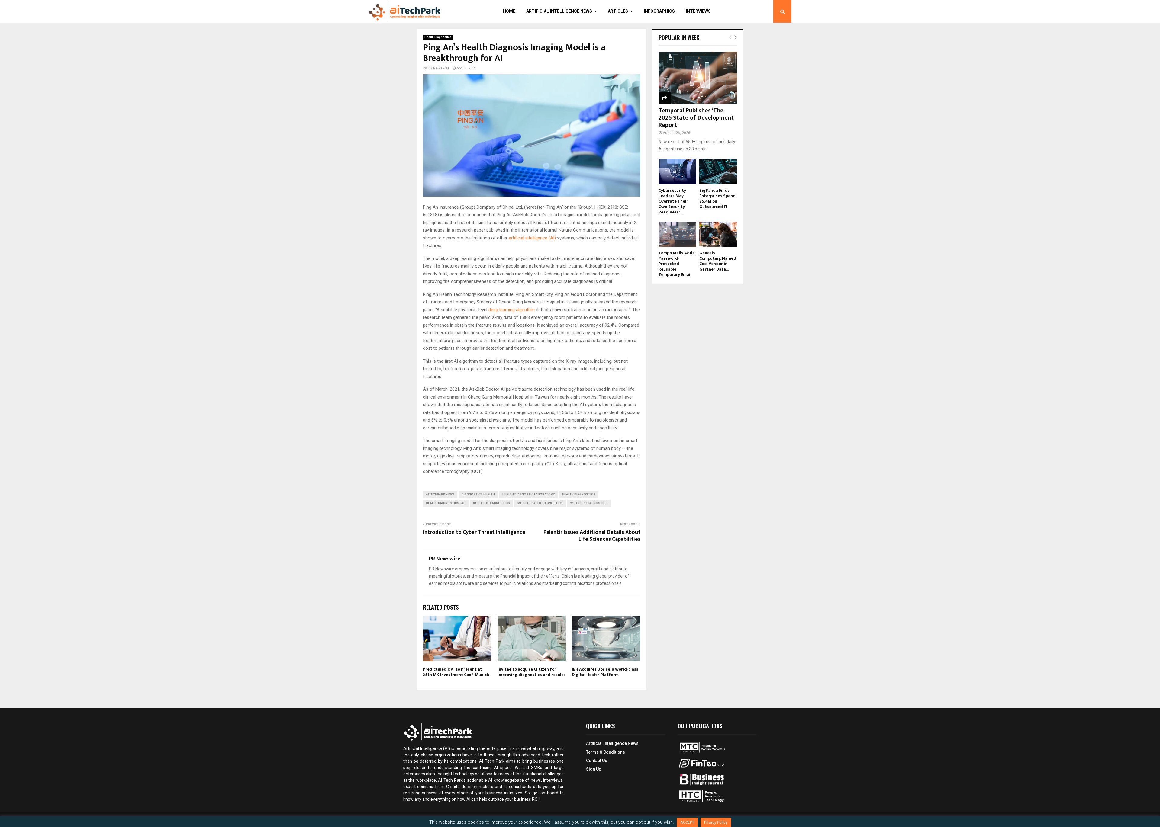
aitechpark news (440, 494)
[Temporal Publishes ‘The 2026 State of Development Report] (698, 78)
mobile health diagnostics (540, 503)
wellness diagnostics (588, 503)
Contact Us (596, 760)
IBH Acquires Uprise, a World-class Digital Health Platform (605, 672)
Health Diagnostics (438, 37)
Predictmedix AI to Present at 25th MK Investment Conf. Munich (456, 672)
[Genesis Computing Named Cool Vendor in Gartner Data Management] (718, 234)
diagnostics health (478, 494)
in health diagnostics (491, 503)
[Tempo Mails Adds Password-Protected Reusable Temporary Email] (677, 234)
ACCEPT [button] (687, 822)
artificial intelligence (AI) (533, 238)
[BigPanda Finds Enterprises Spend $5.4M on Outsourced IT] (718, 171)
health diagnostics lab (446, 503)
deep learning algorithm (511, 310)
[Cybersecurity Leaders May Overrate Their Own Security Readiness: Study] (677, 171)
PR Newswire (439, 68)
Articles (618, 11)
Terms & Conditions (605, 752)
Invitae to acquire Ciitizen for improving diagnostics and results (532, 672)
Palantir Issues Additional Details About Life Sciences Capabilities (591, 536)
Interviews (698, 11)
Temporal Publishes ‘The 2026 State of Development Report (696, 117)
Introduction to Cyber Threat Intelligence (474, 532)
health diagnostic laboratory (528, 494)
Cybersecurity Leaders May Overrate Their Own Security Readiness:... (673, 201)
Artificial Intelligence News (559, 11)
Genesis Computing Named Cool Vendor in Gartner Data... (717, 261)
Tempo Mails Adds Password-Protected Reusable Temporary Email (676, 263)
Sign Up (593, 769)
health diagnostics (578, 494)
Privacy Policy (715, 822)
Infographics (659, 11)
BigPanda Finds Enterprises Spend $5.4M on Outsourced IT (717, 198)
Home (509, 11)
